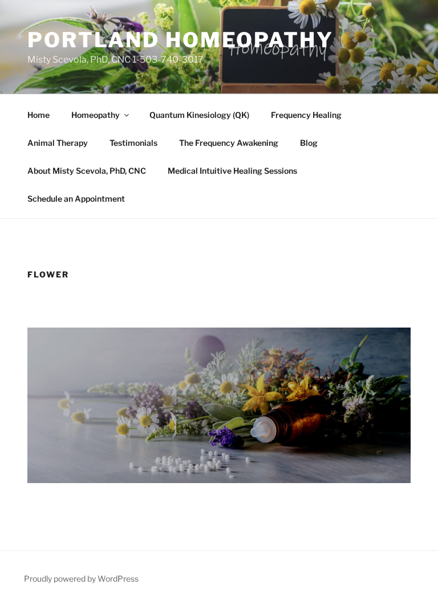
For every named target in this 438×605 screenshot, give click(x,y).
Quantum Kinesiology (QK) (199, 115)
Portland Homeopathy (180, 39)
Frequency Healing (306, 115)
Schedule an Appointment (76, 198)
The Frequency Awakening (228, 143)
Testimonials (133, 143)
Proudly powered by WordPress (81, 578)
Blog (309, 143)
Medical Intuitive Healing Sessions (232, 170)
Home (38, 115)
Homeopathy (95, 115)
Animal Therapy (57, 143)
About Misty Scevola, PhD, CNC (86, 170)
